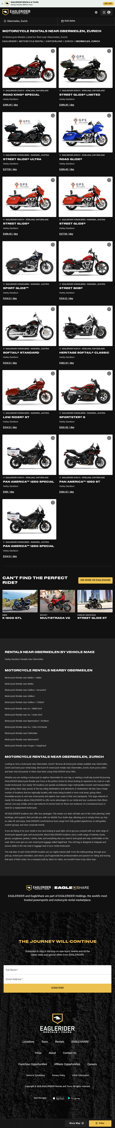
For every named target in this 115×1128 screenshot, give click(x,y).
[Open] (57, 20)
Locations (28, 1042)
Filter (101, 1123)
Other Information (80, 1076)
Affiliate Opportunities (67, 1064)
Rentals (59, 1042)
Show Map (74, 1123)
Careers (92, 1064)
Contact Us (70, 1053)
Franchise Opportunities (32, 1064)
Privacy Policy (58, 1076)
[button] (29, 77)
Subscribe (57, 988)
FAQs (38, 1053)
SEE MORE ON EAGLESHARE (95, 580)
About (52, 1053)
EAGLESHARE (80, 1042)
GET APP (108, 4)
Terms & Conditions (35, 1076)
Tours (44, 1042)
